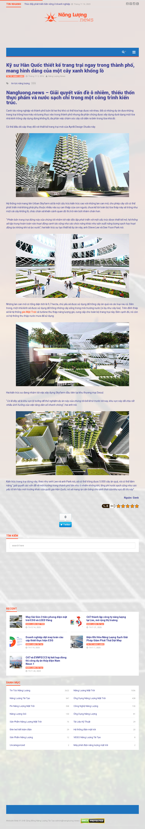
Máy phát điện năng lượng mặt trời (91, 745)
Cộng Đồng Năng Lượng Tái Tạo (40, 821)
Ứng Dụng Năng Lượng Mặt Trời (90, 698)
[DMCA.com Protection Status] (93, 821)
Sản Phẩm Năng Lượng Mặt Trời (26, 722)
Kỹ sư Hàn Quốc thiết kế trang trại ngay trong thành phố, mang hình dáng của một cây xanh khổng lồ (70, 68)
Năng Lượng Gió (18, 714)
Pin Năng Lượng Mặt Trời (22, 706)
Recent (11, 608)
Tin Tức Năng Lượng (15, 76)
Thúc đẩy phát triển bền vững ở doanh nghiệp (47, 4)
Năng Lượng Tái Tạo (95, 624)
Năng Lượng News (56, 76)
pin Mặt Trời (29, 312)
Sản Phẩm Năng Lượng (21, 737)
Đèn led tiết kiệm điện (21, 729)
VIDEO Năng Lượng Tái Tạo (87, 737)
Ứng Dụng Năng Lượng (85, 714)
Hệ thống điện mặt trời (85, 729)
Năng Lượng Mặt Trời (35, 624)
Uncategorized (17, 745)
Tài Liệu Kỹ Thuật (82, 722)
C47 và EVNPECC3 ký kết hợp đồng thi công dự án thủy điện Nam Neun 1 (46, 660)
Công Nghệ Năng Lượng (86, 706)
